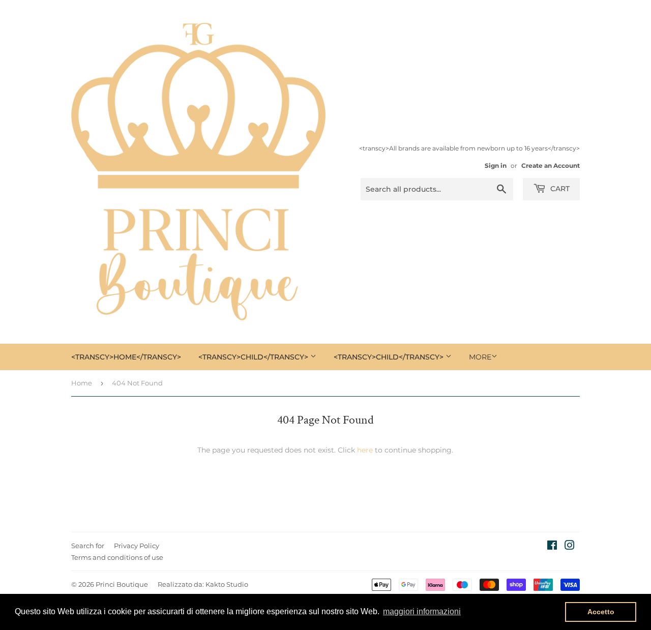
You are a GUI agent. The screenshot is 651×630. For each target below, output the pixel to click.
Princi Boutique (122, 584)
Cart (559, 188)
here (365, 450)
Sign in (496, 165)
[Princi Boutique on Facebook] (552, 546)
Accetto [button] (600, 612)
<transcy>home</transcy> (126, 357)
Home (81, 383)
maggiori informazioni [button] (422, 611)
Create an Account (550, 165)
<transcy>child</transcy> (254, 357)
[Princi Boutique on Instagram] (570, 546)
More (480, 357)
